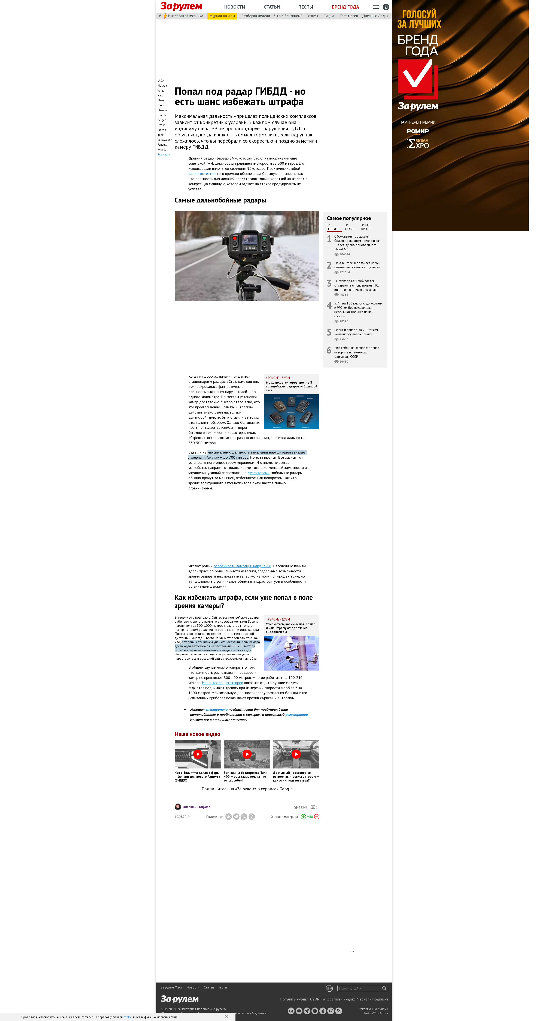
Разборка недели (255, 15)
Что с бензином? (288, 15)
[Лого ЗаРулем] (181, 6)
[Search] (384, 988)
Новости (234, 7)
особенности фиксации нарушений (242, 565)
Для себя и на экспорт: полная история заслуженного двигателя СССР (356, 352)
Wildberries (331, 999)
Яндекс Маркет (356, 999)
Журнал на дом (222, 15)
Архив (384, 1013)
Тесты (306, 7)
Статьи (272, 7)
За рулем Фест (171, 987)
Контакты (241, 1013)
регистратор (297, 714)
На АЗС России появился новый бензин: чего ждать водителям (357, 265)
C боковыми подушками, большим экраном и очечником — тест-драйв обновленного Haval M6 (357, 242)
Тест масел (349, 15)
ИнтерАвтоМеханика (185, 15)
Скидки (329, 15)
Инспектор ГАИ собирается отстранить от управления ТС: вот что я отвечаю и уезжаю (356, 285)
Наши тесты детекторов (222, 682)
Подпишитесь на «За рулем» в (247, 789)
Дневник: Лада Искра (380, 15)
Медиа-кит (260, 1013)
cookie (128, 1017)
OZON (315, 999)
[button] (227, 1017)
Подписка (380, 999)
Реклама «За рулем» (373, 1009)
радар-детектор (202, 173)
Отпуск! (313, 15)
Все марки (164, 154)
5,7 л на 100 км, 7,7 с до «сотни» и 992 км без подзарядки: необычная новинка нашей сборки (358, 309)
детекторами (258, 472)
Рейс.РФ (370, 1013)
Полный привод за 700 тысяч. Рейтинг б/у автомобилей (356, 332)
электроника (217, 709)
